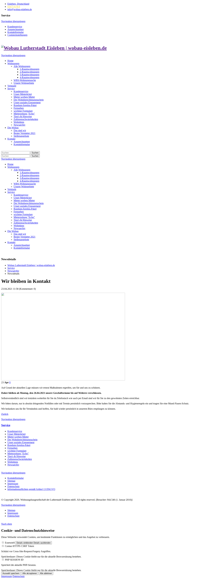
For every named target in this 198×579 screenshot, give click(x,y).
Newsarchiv (13, 464)
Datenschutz (19, 576)
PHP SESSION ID (14, 559)
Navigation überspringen (13, 21)
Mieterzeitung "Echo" (18, 453)
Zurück (4, 414)
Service (5, 425)
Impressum (6, 576)
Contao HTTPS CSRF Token (19, 546)
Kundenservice (14, 431)
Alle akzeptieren (29, 573)
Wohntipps (12, 462)
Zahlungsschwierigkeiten (19, 459)
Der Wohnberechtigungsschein (22, 439)
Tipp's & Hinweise (16, 456)
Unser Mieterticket (16, 434)
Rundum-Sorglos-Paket (18, 445)
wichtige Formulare (16, 450)
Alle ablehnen (46, 573)
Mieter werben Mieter (18, 436)
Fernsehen (12, 448)
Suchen (35, 153)
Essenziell (10, 542)
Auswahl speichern (10, 573)
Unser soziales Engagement (20, 442)
